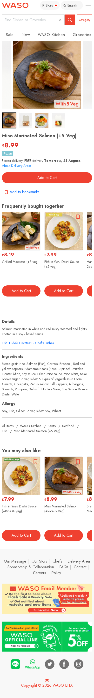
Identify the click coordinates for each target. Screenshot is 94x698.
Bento (52, 425)
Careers (39, 573)
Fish (4, 343)
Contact (80, 567)
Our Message (15, 561)
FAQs (63, 567)
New (25, 34)
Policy (56, 573)
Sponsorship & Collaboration (30, 567)
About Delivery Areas (16, 165)
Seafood (68, 425)
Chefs (57, 561)
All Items (7, 425)
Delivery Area (78, 561)
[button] (9, 120)
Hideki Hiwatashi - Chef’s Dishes (31, 343)
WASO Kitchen (51, 34)
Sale (10, 34)
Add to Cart (47, 177)
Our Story (39, 561)
